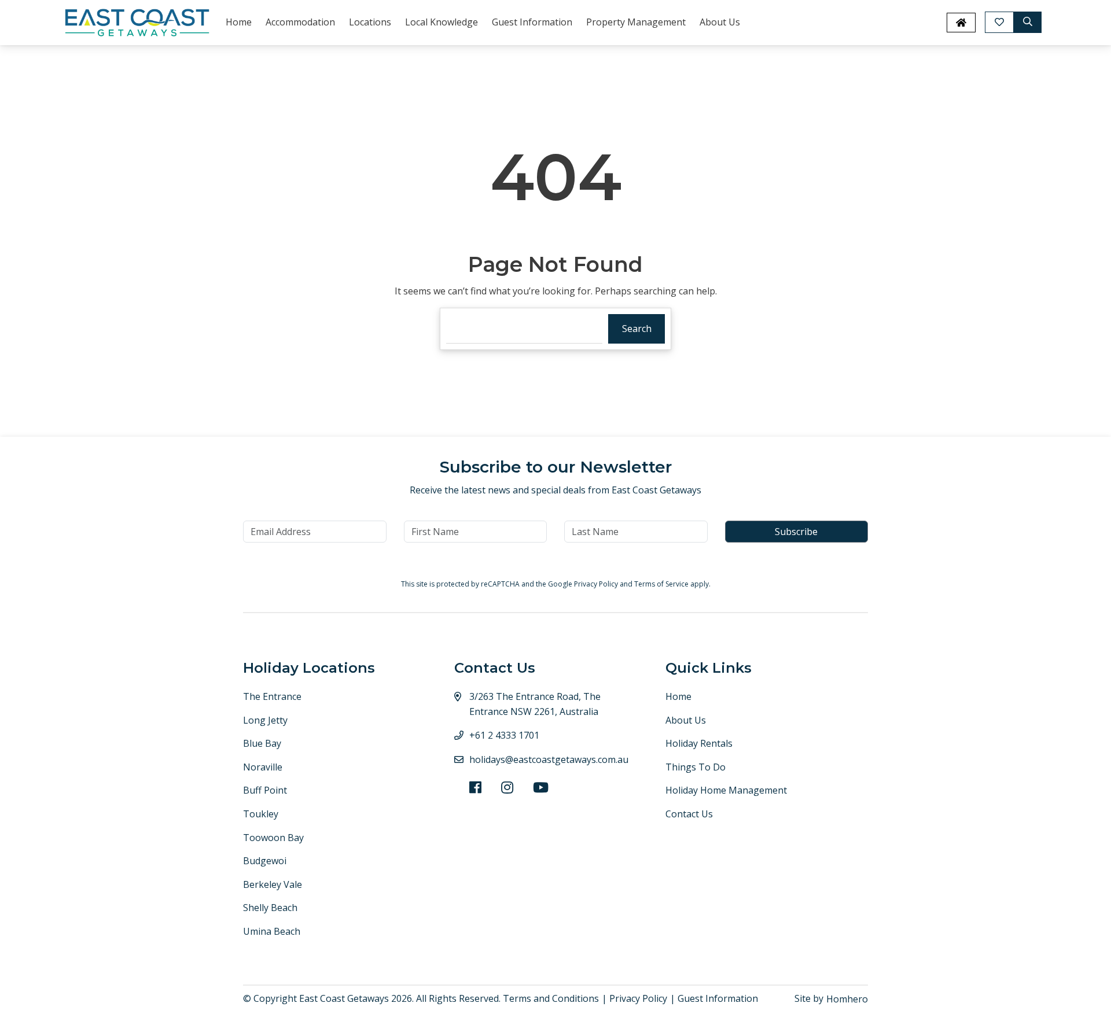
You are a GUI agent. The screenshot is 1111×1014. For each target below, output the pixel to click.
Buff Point (265, 790)
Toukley (260, 813)
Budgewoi (264, 860)
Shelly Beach (270, 907)
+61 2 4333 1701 (504, 735)
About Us (720, 22)
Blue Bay (262, 743)
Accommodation (300, 22)
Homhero (847, 999)
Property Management (636, 22)
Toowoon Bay (273, 837)
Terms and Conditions (551, 998)
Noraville (262, 767)
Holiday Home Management (726, 790)
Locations (370, 22)
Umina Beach (271, 931)
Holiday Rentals (699, 743)
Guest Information (532, 22)
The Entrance (272, 696)
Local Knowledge (441, 22)
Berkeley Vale (272, 884)
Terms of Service (662, 584)
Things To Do (695, 767)
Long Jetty (265, 720)
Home (239, 22)
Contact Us (689, 813)
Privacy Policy (597, 584)
